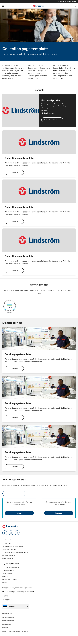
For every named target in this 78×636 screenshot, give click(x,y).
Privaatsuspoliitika (8, 620)
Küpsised (5, 627)
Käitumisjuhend (7, 613)
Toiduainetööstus (8, 570)
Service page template (18, 354)
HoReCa (5, 576)
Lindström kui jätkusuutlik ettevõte (17, 588)
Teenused (6, 540)
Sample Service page (52, 119)
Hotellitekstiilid (7, 558)
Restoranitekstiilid (8, 555)
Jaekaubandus (7, 573)
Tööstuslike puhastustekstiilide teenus (15, 552)
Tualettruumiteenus (9, 549)
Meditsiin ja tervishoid (9, 579)
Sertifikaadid (6, 624)
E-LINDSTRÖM (62, 1)
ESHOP (74, 1)
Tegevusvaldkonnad (10, 564)
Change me (19, 513)
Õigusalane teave (8, 617)
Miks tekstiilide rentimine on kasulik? (18, 592)
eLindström (7, 600)
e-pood (5, 596)
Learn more (14, 172)
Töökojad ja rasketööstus (10, 567)
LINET (69, 1)
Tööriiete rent (7, 543)
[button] (75, 6)
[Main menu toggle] (3, 6)
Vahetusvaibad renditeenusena (12, 546)
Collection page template (19, 158)
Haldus (4, 582)
